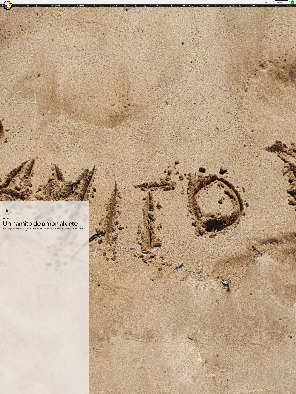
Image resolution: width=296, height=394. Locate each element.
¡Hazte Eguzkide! (91, 6)
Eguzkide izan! (106, 6)
